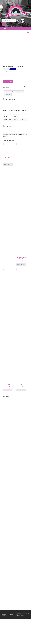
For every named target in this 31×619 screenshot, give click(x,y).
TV (5, 410)
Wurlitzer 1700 (9, 528)
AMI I (7, 576)
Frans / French (10, 425)
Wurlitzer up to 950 (10, 523)
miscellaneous (8, 414)
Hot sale (8, 431)
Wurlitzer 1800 (9, 527)
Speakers (8, 469)
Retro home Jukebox (10, 450)
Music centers (8, 452)
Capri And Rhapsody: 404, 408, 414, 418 (15, 492)
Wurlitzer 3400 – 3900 (11, 519)
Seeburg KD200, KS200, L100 (13, 552)
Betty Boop (7, 399)
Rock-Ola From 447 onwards (13, 484)
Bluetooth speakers (9, 412)
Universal (7, 463)
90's (7, 429)
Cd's (7, 449)
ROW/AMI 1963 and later (12, 571)
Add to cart (8, 81)
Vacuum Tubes (9, 473)
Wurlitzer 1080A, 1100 (11, 534)
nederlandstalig (10, 447)
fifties (8, 439)
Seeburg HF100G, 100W (12, 555)
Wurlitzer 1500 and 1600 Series (13, 530)
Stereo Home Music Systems (13, 544)
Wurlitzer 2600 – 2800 (11, 507)
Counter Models (9, 540)
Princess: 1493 (9, 490)
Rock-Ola (7, 479)
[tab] (8, 91)
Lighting (8, 475)
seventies (9, 435)
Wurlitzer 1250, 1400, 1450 (12, 532)
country (8, 441)
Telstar (8, 423)
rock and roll (9, 443)
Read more (7, 390)
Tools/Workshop (10, 467)
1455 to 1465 (9, 498)
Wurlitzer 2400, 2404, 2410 (12, 511)
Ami (6, 567)
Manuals (6, 401)
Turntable (7, 454)
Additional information (17, 92)
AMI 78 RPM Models (10, 584)
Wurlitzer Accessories (10, 595)
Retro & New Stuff (9, 409)
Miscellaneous (8, 461)
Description (7, 92)
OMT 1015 (8, 503)
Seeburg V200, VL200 (11, 546)
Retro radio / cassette (10, 456)
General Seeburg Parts (11, 565)
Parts (4, 458)
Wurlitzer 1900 (9, 525)
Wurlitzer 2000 (9, 521)
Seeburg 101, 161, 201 (11, 563)
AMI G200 (8, 580)
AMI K (7, 573)
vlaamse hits (9, 427)
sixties (8, 437)
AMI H (7, 578)
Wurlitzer (7, 502)
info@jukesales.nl (22, 616)
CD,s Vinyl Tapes (9, 416)
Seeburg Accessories (10, 594)
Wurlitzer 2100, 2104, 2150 (12, 517)
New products (7, 407)
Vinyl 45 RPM (9, 422)
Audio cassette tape (10, 418)
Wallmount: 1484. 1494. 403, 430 (14, 480)
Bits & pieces (9, 465)
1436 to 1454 (9, 500)
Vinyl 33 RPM (6, 87)
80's (8, 433)
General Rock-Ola (10, 494)
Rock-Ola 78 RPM (10, 486)
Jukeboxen (7, 588)
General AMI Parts (10, 586)
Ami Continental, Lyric (11, 569)
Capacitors (8, 471)
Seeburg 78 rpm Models (11, 557)
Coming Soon (7, 403)
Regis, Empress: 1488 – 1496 (13, 488)
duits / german (10, 445)
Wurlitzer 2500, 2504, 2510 (12, 509)
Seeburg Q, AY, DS (10, 548)
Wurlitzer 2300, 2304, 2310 (12, 513)
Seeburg (7, 542)
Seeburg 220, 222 (10, 559)
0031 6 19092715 (21, 615)
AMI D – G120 (9, 582)
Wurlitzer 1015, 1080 (10, 536)
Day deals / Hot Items (9, 405)
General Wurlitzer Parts (11, 538)
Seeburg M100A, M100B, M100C (14, 550)
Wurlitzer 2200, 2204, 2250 (12, 515)
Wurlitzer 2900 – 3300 (11, 505)
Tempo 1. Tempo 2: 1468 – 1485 (14, 482)
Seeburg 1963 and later (11, 561)
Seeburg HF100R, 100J (11, 553)
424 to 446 (8, 496)
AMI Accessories (9, 592)
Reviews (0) (7, 94)
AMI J (7, 574)
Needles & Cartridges (11, 477)
